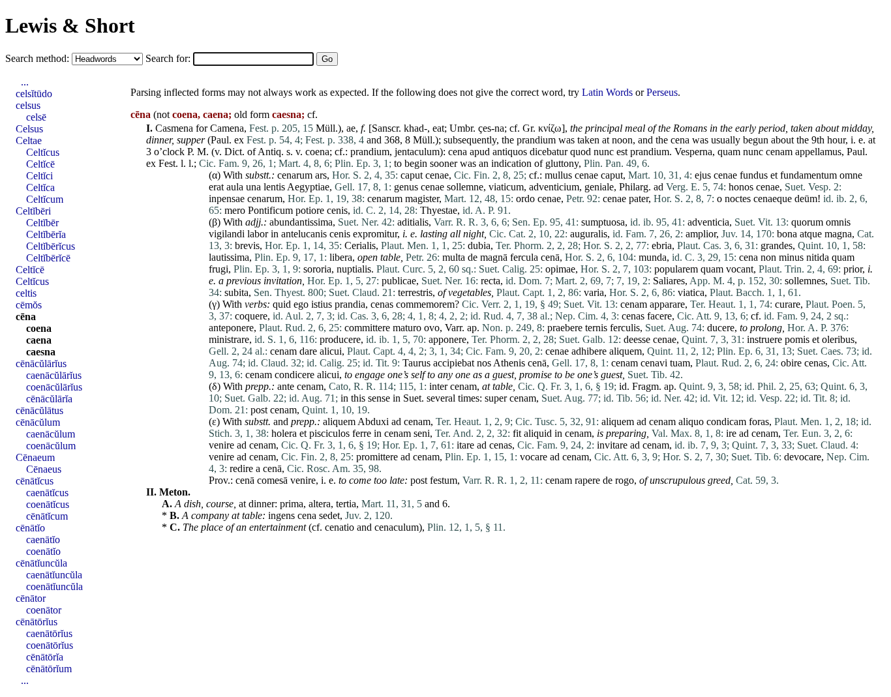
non (768, 257)
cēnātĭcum (47, 516)
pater (638, 198)
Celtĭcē (40, 164)
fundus (754, 175)
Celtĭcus (42, 152)
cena (680, 139)
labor (257, 233)
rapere (587, 480)
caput (411, 175)
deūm (805, 198)
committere (367, 327)
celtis (26, 293)
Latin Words (607, 92)
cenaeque (772, 198)
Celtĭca (40, 187)
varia (594, 292)
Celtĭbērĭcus (50, 246)
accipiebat (453, 362)
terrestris (415, 292)
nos (484, 362)
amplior (701, 233)
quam (728, 151)
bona (787, 233)
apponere (447, 339)
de (472, 257)
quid (282, 304)
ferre (361, 433)
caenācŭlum (50, 433)
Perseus (662, 92)
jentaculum (417, 151)
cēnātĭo (30, 527)
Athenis (509, 362)
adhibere (589, 351)
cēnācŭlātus (39, 410)
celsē (36, 117)
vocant (739, 268)
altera (320, 503)
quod (580, 151)
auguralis (588, 233)
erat (216, 186)
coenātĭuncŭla (54, 586)
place (212, 527)
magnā (493, 257)
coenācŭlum (51, 445)
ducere (720, 327)
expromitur (375, 233)
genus (406, 186)
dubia (479, 245)
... (25, 81)
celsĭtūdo (34, 93)
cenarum (294, 175)
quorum (807, 222)
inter (438, 386)
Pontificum (270, 210)
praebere (564, 327)
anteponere (231, 327)
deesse (637, 339)
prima (291, 503)
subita (236, 292)
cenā (550, 257)
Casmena (174, 128)
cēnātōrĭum (49, 668)
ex (239, 139)
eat (438, 128)
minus (791, 257)
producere (340, 339)
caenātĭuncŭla (54, 574)
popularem (676, 268)
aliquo (691, 421)
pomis (797, 339)
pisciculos (329, 433)
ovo (432, 327)
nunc (604, 151)
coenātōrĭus (49, 645)
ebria (662, 245)
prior (852, 268)
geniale (599, 186)
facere (659, 315)
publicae (399, 280)
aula (234, 186)
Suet (412, 398)
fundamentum (808, 175)
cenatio (339, 527)
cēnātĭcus (34, 480)
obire (791, 362)
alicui (331, 351)
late (396, 480)
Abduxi (373, 421)
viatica (691, 292)
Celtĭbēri (33, 210)
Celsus (29, 128)
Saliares (669, 280)
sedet (329, 515)
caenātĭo (43, 539)
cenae (437, 175)
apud (480, 151)
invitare (612, 445)
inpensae (227, 198)
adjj (253, 222)
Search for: (169, 58)
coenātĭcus (47, 504)
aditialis (413, 222)
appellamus (818, 151)
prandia (350, 304)
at (605, 139)
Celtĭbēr (42, 222)
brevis (247, 245)
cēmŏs (29, 304)
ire (731, 433)
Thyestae (438, 210)
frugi (218, 268)
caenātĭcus (47, 492)
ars (321, 175)
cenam (779, 151)
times (468, 398)
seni (422, 433)
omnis (838, 222)
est (621, 151)
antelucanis (304, 233)
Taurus (416, 362)
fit (517, 433)
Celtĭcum (44, 199)
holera (284, 433)
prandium (536, 139)
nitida (817, 257)
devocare (802, 456)
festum (443, 480)
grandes (777, 245)
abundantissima (301, 222)
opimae (560, 268)
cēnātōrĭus (36, 621)
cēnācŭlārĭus (41, 363)
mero (234, 210)
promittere (377, 456)
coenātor (43, 609)
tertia (346, 503)
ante (285, 386)
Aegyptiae (308, 186)
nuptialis (354, 268)
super (496, 398)
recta (490, 280)
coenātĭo (43, 551)
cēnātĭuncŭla (41, 563)
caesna (40, 351)
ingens (281, 515)
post (258, 409)
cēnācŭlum (38, 422)
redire (241, 468)
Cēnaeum (35, 457)
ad (658, 186)
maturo (407, 327)
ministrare (229, 339)
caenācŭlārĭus (54, 375)
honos (741, 186)
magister (422, 198)
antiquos (509, 151)
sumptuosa (603, 222)
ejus (703, 175)
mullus (558, 175)
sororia (317, 268)
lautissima (229, 257)
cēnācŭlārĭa (49, 398)
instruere (764, 339)
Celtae (29, 140)
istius (321, 304)
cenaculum (396, 527)
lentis (274, 186)
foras (759, 421)
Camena (227, 128)
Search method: (38, 58)
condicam (726, 421)
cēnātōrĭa (44, 656)
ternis (596, 327)
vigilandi (227, 233)
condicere (294, 374)
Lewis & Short (70, 25)
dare (308, 351)
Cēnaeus (43, 469)
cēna (26, 316)
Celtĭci (39, 175)
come (360, 480)
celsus (28, 105)
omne (850, 175)
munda (653, 257)
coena (317, 151)
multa (453, 257)
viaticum (506, 186)
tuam (680, 362)
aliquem (625, 351)
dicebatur (548, 151)
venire (221, 445)
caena (39, 340)
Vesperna (693, 151)
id (623, 386)
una (253, 186)
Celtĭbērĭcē (48, 257)
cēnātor (31, 598)
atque (811, 233)
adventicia (708, 222)
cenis (337, 210)
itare (465, 445)
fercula (524, 257)
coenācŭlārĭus (54, 387)
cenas (381, 304)
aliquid (538, 433)
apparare (667, 304)
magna (838, 233)
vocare (533, 456)
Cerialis (360, 245)
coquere (251, 315)
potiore (309, 210)
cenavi (654, 362)
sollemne (465, 186)
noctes (738, 198)
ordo (525, 198)
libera (340, 257)
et (774, 175)
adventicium (554, 186)
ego (301, 304)
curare (787, 304)
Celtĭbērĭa (46, 234)
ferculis (625, 327)
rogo (624, 480)
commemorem (425, 304)
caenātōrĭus (49, 633)
